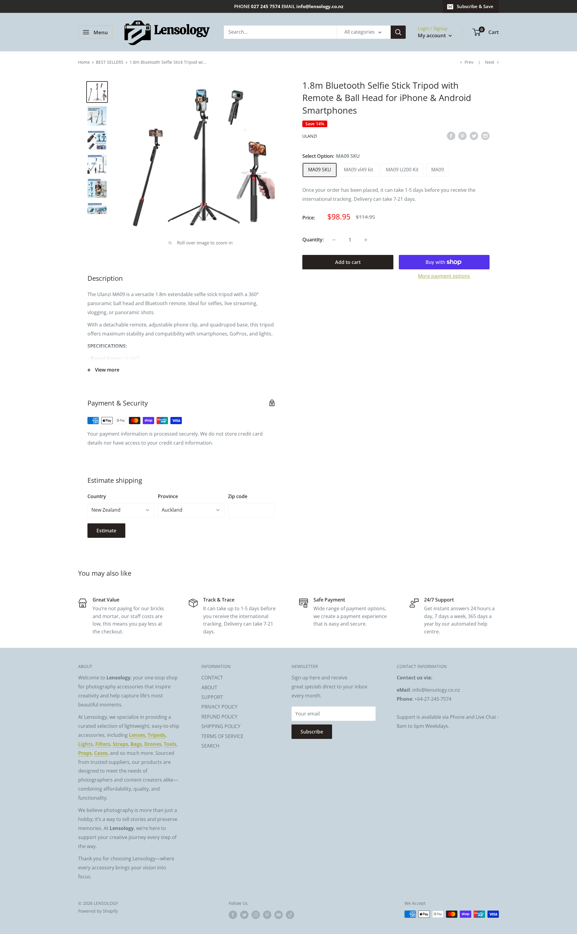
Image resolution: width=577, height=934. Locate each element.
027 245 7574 (265, 6)
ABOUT (209, 687)
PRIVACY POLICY (219, 706)
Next (489, 62)
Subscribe (312, 731)
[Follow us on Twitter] (244, 915)
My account (432, 35)
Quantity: (313, 239)
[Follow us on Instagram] (256, 915)
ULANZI (309, 136)
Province (168, 496)
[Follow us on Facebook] (233, 915)
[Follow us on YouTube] (278, 915)
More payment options (444, 276)
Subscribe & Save (475, 6)
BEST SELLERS (110, 62)
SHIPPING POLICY (220, 726)
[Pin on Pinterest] (462, 135)
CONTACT (212, 677)
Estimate (106, 530)
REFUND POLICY (219, 716)
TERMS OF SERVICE (222, 736)
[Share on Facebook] (451, 135)
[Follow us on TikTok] (290, 915)
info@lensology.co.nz (319, 6)
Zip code (237, 496)
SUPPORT (212, 697)
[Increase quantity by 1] (365, 240)
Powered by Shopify (98, 911)
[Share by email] (485, 135)
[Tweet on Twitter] (474, 135)
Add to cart (348, 262)
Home (84, 62)
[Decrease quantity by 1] (334, 240)
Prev (469, 62)
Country (96, 496)
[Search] (398, 32)
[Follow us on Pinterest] (267, 915)
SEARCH (210, 746)
